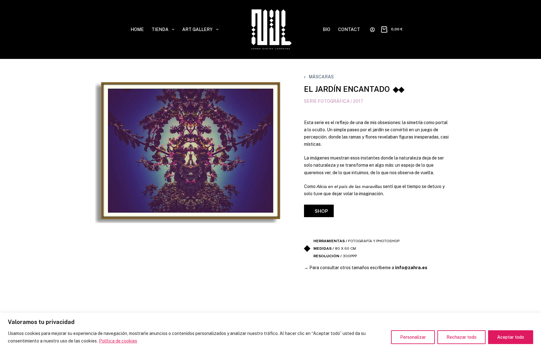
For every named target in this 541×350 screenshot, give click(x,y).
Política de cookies (118, 340)
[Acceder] (372, 29)
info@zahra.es (411, 267)
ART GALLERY (197, 29)
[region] (270, 331)
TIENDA (160, 29)
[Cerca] (534, 318)
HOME (137, 29)
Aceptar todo (510, 337)
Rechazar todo (461, 337)
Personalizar (413, 337)
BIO (326, 29)
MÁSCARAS (321, 76)
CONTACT (349, 29)
